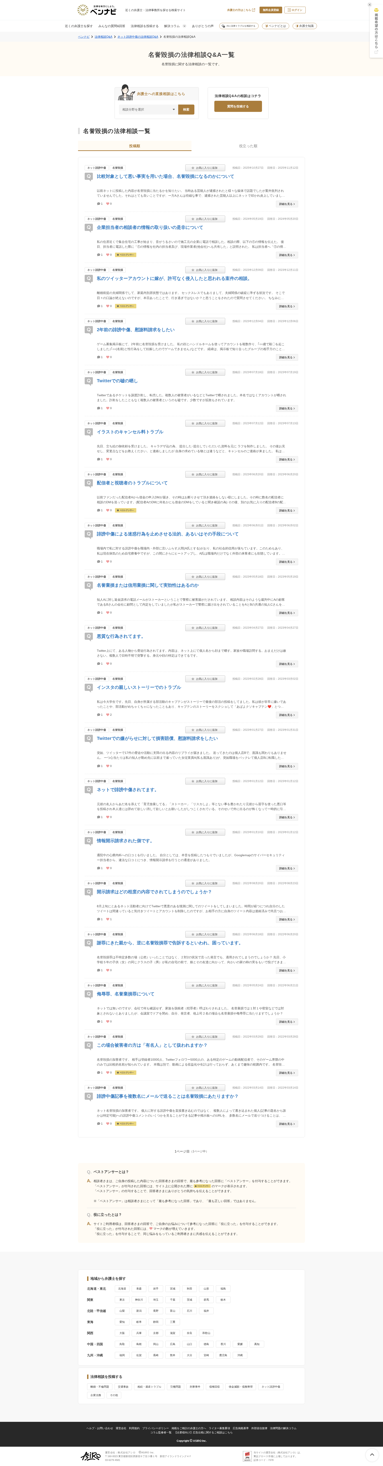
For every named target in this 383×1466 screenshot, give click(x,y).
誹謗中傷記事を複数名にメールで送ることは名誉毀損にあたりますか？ (168, 1096)
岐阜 (139, 1321)
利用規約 (134, 1428)
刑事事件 (195, 1386)
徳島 (206, 1344)
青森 (139, 1288)
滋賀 (172, 1333)
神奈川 (139, 1299)
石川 (189, 1310)
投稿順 (134, 146)
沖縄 (240, 1355)
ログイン (297, 10)
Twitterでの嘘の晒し (117, 380)
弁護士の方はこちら (239, 10)
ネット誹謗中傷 (96, 167)
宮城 (172, 1288)
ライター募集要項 (219, 1428)
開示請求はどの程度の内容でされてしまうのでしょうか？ (154, 891)
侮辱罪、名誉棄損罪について (125, 993)
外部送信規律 (259, 1428)
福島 (223, 1288)
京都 (155, 1333)
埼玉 (155, 1299)
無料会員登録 (271, 10)
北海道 (122, 1288)
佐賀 (139, 1355)
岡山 (155, 1344)
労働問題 (175, 1386)
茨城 (189, 1299)
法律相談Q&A (103, 36)
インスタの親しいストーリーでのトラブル (139, 687)
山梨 (122, 1310)
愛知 (122, 1321)
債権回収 (214, 1386)
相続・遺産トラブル (149, 1386)
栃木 (223, 1299)
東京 (122, 1299)
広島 (172, 1344)
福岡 (122, 1355)
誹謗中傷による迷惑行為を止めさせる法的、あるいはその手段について (168, 533)
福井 (206, 1310)
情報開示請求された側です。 (125, 840)
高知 (257, 1344)
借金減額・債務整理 (241, 1386)
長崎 (155, 1355)
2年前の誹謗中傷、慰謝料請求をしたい (136, 329)
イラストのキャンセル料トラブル (130, 431)
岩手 (155, 1288)
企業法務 (95, 1395)
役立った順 (248, 146)
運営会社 (121, 1428)
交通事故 (123, 1386)
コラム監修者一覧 (161, 1432)
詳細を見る (286, 204)
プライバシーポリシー (155, 1428)
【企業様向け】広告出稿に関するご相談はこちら (203, 1432)
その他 (114, 1395)
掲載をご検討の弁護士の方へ (189, 1428)
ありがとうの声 (203, 26)
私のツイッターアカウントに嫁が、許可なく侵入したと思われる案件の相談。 (174, 278)
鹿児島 (223, 1355)
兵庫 (139, 1333)
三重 (172, 1321)
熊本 (172, 1355)
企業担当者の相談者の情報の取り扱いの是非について (150, 227)
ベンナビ (84, 36)
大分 (189, 1355)
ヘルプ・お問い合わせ (99, 1428)
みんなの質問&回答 (111, 26)
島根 (139, 1344)
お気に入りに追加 (205, 167)
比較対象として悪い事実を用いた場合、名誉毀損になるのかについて (165, 176)
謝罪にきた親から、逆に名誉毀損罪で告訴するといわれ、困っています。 (170, 942)
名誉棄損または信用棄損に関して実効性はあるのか (148, 585)
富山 (172, 1310)
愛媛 (240, 1344)
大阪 (122, 1333)
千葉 (172, 1299)
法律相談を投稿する (145, 26)
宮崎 (206, 1355)
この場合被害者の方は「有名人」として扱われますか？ (152, 1045)
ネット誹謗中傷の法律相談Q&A (137, 36)
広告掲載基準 (241, 1428)
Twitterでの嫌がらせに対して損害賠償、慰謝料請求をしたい (157, 738)
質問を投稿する (238, 106)
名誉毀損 (117, 167)
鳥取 (122, 1344)
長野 (155, 1310)
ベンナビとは (277, 26)
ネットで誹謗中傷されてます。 (128, 789)
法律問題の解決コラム (283, 1428)
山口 (189, 1344)
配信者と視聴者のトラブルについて (132, 482)
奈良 (189, 1333)
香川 (223, 1344)
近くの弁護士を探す (79, 26)
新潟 (139, 1310)
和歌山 (206, 1333)
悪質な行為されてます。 (121, 636)
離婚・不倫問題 (99, 1386)
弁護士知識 (306, 26)
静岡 (155, 1321)
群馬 (206, 1299)
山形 (206, 1288)
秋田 (189, 1288)
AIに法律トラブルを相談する (241, 26)
